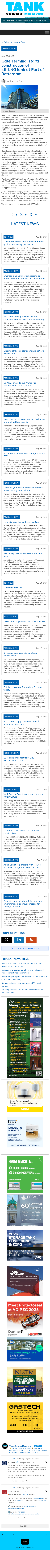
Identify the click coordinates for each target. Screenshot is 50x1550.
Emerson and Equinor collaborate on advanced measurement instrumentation (24, 277)
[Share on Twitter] (21, 214)
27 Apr (23, 1491)
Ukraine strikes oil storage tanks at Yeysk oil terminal (24, 352)
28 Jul (34, 1462)
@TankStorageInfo (39, 1498)
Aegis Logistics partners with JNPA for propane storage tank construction (23, 866)
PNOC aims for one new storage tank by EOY (24, 455)
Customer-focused (13, 587)
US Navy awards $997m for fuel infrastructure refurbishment (20, 384)
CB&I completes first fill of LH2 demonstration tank (19, 759)
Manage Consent (20, 1547)
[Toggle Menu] (47, 32)
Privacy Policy (30, 1547)
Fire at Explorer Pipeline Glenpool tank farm (23, 554)
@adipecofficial (25, 1462)
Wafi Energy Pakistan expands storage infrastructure (24, 795)
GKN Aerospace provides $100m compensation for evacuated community (24, 318)
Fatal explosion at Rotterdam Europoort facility (24, 688)
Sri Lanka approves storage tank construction (20, 654)
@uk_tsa (16, 1491)
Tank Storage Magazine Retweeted (27, 1459)
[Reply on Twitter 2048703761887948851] (9, 1517)
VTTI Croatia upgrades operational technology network (21, 722)
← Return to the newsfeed (13, 42)
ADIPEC (12, 1462)
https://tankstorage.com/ (16, 1508)
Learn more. (44, 1535)
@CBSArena (42, 1500)
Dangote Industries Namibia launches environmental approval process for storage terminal (23, 904)
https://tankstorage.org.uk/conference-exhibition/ (24, 1514)
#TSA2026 (25, 1494)
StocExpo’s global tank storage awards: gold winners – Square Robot (24, 243)
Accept (25, 1541)
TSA (10, 1491)
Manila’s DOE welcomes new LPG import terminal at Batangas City (24, 420)
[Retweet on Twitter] (14, 1458)
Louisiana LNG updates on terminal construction (21, 832)
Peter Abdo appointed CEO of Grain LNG (24, 621)
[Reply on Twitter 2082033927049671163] (9, 1481)
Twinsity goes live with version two (21, 521)
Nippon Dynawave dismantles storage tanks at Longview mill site (23, 489)
